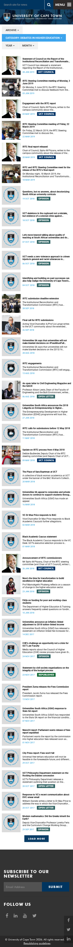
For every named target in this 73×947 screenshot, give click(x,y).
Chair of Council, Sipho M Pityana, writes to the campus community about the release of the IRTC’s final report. (46, 151)
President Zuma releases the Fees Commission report (45, 688)
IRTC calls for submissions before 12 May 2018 (46, 428)
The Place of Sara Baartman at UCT (39, 471)
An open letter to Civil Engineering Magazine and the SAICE (46, 384)
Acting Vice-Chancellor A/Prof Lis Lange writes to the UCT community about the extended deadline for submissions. (45, 325)
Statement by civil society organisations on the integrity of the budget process (45, 669)
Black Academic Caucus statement (39, 536)
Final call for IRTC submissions (38, 320)
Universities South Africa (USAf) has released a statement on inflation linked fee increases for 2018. (45, 629)
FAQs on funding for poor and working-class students (44, 601)
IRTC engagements (32, 363)
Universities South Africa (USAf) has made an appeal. (45, 499)
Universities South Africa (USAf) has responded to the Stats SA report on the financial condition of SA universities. (46, 716)
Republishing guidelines (37, 943)
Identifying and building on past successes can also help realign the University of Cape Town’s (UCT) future (45, 279)
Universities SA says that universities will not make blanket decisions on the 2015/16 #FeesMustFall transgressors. (44, 348)
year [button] (9, 45)
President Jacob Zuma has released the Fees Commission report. (45, 694)
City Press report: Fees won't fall (38, 753)
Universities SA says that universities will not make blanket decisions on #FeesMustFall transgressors (44, 341)
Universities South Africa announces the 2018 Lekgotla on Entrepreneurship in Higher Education (45, 406)
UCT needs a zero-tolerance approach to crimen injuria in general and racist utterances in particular (46, 258)
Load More (36, 838)
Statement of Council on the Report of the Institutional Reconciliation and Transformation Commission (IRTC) (46, 60)
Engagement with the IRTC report (39, 103)
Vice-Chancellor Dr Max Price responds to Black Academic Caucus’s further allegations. (46, 520)
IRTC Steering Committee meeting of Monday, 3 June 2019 (46, 82)
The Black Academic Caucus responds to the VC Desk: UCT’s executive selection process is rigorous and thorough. (46, 541)
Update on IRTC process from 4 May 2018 (43, 449)
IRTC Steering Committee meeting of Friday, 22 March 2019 (45, 125)
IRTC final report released (35, 146)
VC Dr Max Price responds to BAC (39, 515)
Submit (55, 887)
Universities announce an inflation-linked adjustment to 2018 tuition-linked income (43, 623)
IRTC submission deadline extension (40, 298)
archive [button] (11, 30)
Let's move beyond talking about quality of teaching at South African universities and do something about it (44, 236)
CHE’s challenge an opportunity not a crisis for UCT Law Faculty (45, 644)
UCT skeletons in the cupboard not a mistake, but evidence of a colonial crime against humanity (45, 214)
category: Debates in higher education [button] (33, 37)
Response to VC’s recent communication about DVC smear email (45, 796)
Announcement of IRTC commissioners (42, 558)
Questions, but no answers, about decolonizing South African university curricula (45, 193)
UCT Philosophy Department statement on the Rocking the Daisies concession (45, 774)
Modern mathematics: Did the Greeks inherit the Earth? (46, 817)
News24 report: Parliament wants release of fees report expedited (46, 731)
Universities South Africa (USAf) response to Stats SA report (44, 709)
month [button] (27, 45)
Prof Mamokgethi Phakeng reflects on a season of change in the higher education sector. (46, 586)
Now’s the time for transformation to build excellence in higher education (43, 579)
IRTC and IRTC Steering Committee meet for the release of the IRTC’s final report (46, 168)
